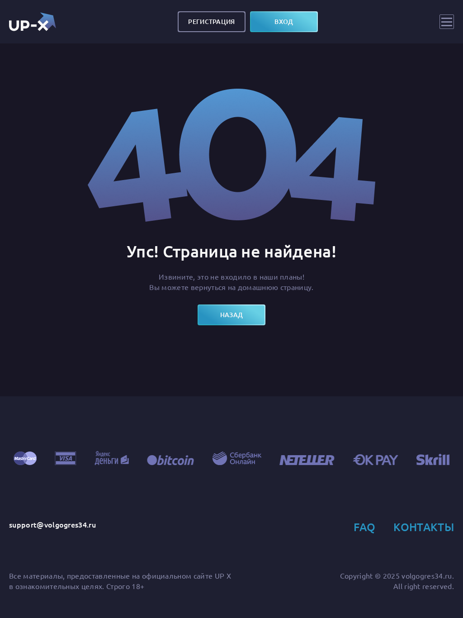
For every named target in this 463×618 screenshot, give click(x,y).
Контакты (423, 527)
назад (231, 314)
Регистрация (211, 21)
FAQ (364, 527)
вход (283, 21)
